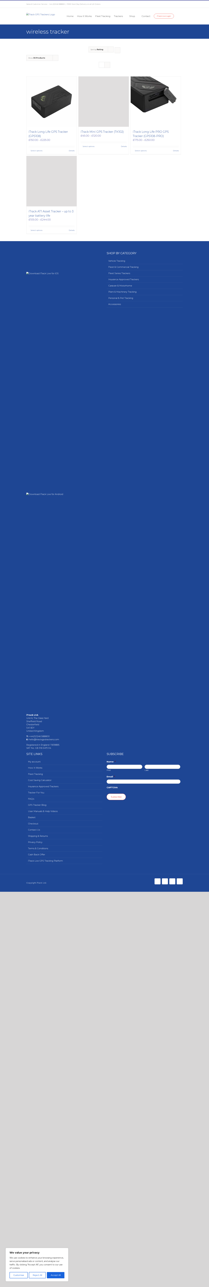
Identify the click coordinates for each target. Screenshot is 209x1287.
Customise (18, 1275)
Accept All (56, 1275)
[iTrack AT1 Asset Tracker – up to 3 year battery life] (51, 422)
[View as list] (107, 65)
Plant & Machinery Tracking (122, 614)
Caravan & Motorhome (120, 608)
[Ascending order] (117, 50)
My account (34, 1284)
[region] (37, 1264)
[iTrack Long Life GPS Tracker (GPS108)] (51, 101)
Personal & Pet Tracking (120, 620)
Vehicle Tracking (116, 583)
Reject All (37, 1275)
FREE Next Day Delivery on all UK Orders (83, 4)
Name (111, 1284)
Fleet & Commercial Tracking (123, 589)
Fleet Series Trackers (119, 595)
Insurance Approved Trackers (123, 601)
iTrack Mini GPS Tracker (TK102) (102, 295)
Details (72, 151)
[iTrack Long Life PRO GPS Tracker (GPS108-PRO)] (156, 101)
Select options (36, 151)
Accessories (114, 626)
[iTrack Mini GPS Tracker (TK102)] (103, 183)
